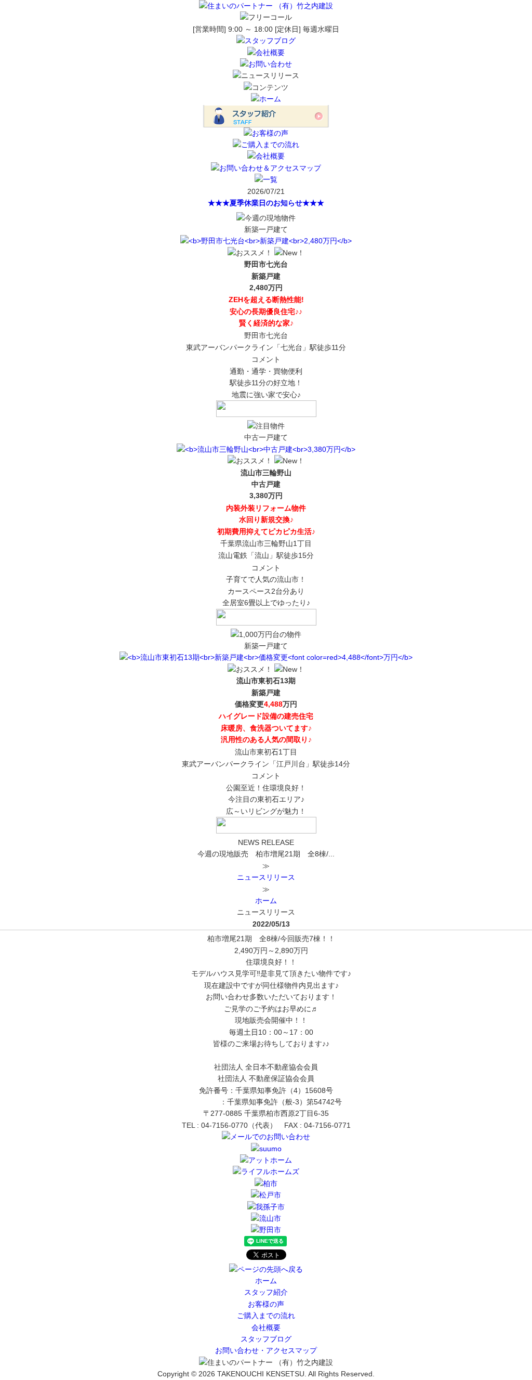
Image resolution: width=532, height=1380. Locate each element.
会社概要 (266, 1327)
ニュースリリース (266, 877)
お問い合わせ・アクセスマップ (266, 1350)
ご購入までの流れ (266, 1315)
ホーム (266, 900)
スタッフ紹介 (266, 1292)
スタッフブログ (266, 1339)
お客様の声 (266, 1304)
